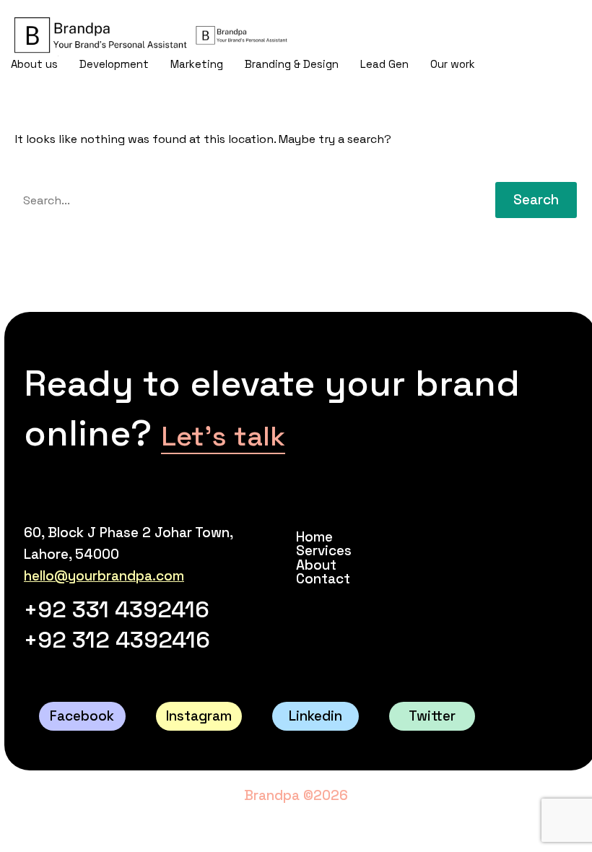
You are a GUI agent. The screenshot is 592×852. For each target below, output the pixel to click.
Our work (452, 64)
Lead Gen (384, 64)
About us (34, 64)
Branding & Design (292, 64)
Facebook (82, 716)
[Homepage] (150, 34)
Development (114, 64)
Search (536, 200)
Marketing (196, 64)
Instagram (199, 716)
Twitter (432, 716)
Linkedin (315, 716)
